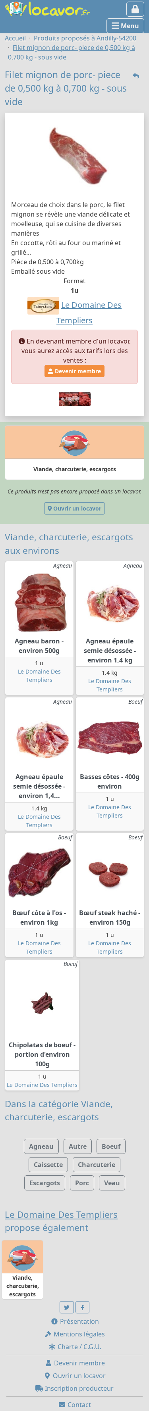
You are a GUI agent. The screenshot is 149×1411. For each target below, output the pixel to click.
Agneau (41, 1146)
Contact (78, 1404)
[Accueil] (47, 8)
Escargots (44, 1183)
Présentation (78, 1321)
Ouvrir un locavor (76, 508)
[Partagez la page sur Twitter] (67, 1307)
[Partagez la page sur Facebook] (82, 1307)
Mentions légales (78, 1334)
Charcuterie (96, 1164)
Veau (112, 1183)
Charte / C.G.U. (78, 1346)
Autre (78, 1146)
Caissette (48, 1164)
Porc (82, 1183)
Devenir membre (77, 371)
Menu (129, 25)
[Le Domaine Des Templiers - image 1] (74, 398)
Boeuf (111, 1146)
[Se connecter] (135, 9)
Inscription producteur (78, 1388)
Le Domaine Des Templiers (42, 1084)
